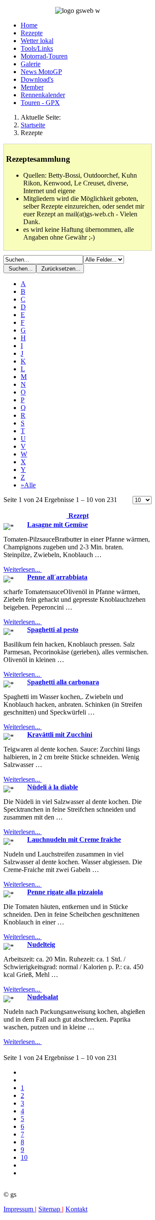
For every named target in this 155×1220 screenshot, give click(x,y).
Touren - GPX (40, 102)
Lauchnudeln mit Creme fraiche (74, 839)
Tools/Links (37, 48)
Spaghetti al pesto (52, 629)
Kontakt (76, 1209)
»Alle (28, 485)
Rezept (78, 515)
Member (32, 87)
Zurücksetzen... (60, 268)
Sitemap (50, 1209)
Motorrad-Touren (44, 56)
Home (29, 25)
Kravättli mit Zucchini (59, 734)
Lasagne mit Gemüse (57, 524)
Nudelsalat (42, 997)
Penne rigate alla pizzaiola (65, 892)
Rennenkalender (43, 95)
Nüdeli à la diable (52, 787)
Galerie (30, 64)
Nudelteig (41, 944)
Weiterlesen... (22, 569)
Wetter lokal (37, 40)
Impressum (19, 1209)
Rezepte (32, 33)
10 (24, 1157)
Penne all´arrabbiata (57, 577)
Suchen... (20, 268)
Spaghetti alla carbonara (63, 682)
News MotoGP (41, 71)
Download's (37, 79)
